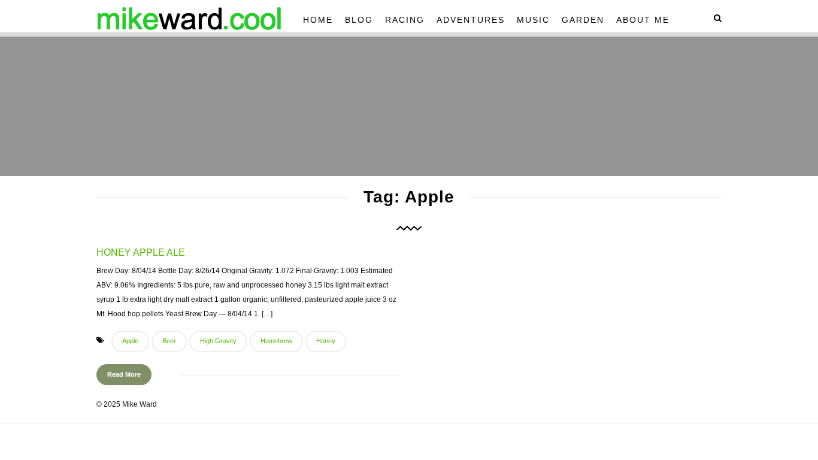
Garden (583, 20)
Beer (169, 340)
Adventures (471, 20)
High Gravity (218, 340)
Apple (130, 340)
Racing (405, 20)
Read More (124, 374)
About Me (642, 20)
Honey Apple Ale (140, 252)
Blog (359, 20)
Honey (325, 340)
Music (533, 20)
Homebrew (276, 340)
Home (318, 20)
